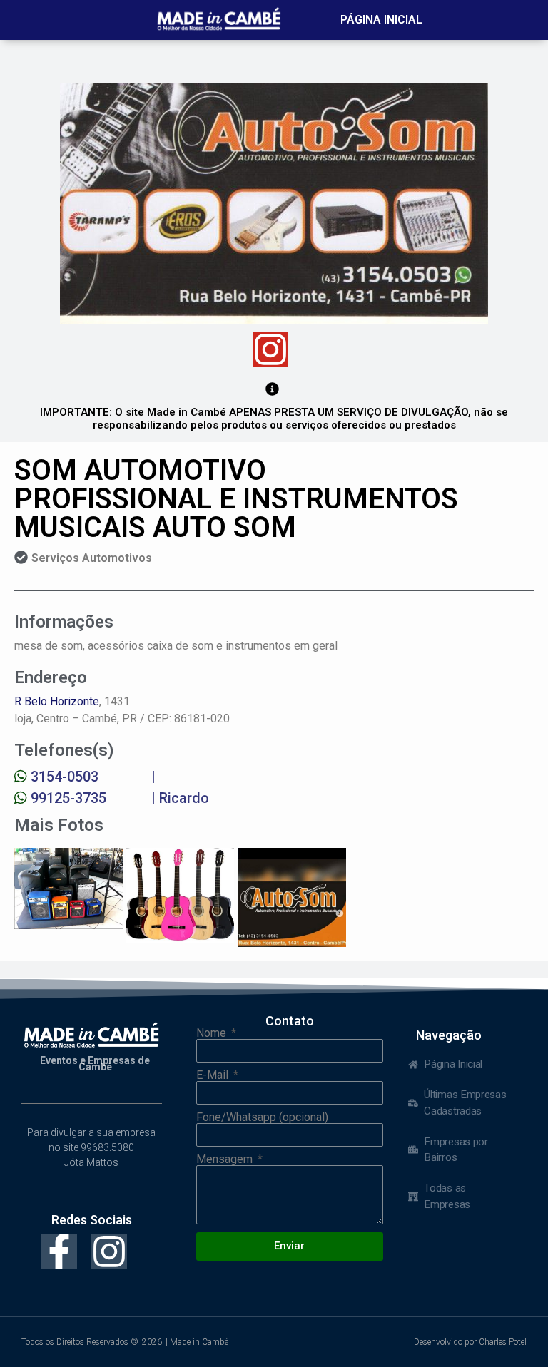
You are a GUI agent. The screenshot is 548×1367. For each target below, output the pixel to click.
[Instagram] (270, 349)
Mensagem (225, 1159)
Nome (212, 1033)
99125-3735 (68, 798)
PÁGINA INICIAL (381, 19)
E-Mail (213, 1075)
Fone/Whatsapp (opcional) (262, 1117)
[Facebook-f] (59, 1251)
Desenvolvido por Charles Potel (470, 1342)
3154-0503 (64, 776)
